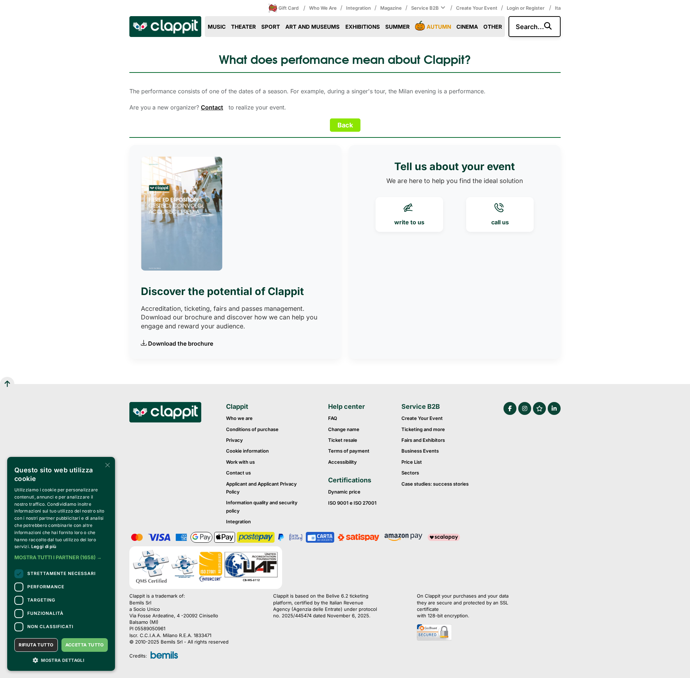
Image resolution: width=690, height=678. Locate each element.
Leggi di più (43, 546)
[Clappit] (165, 413)
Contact (212, 107)
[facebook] (509, 408)
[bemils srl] (164, 655)
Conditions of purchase (252, 429)
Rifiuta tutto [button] (36, 644)
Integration (358, 8)
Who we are (323, 8)
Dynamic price (344, 492)
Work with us (240, 462)
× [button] (107, 464)
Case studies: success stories (435, 484)
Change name (343, 429)
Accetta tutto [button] (84, 644)
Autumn (439, 26)
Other (492, 26)
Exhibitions (362, 26)
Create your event (476, 8)
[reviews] (539, 408)
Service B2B (425, 8)
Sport (270, 26)
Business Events (420, 451)
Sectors (410, 473)
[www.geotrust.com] (471, 633)
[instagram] (524, 408)
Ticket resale (342, 440)
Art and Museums (312, 26)
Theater (243, 26)
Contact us (238, 473)
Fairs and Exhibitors (423, 440)
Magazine (391, 8)
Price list (411, 462)
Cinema (467, 26)
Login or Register (526, 8)
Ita (558, 8)
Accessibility (342, 462)
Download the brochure (180, 343)
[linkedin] (554, 408)
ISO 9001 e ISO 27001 (352, 503)
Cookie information (247, 451)
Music (217, 26)
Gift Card (289, 8)
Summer (397, 26)
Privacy (234, 440)
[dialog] (61, 564)
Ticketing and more (423, 429)
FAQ (332, 418)
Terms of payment (348, 451)
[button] (61, 557)
